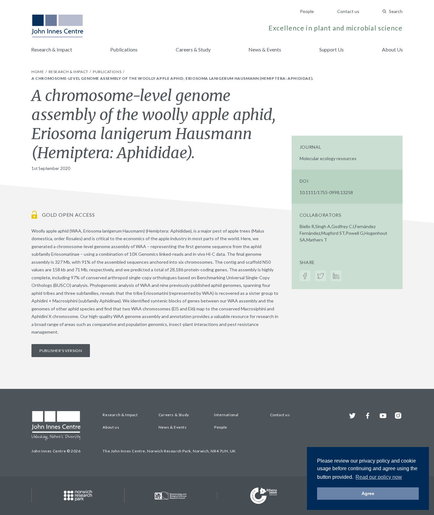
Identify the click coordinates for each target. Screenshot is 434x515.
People (307, 11)
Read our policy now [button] (379, 477)
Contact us (348, 11)
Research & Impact (51, 49)
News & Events (264, 49)
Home (38, 71)
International (226, 414)
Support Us (331, 49)
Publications (124, 49)
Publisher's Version (60, 350)
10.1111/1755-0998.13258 (326, 192)
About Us (392, 49)
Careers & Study (193, 49)
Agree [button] (368, 493)
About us (111, 427)
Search (396, 11)
